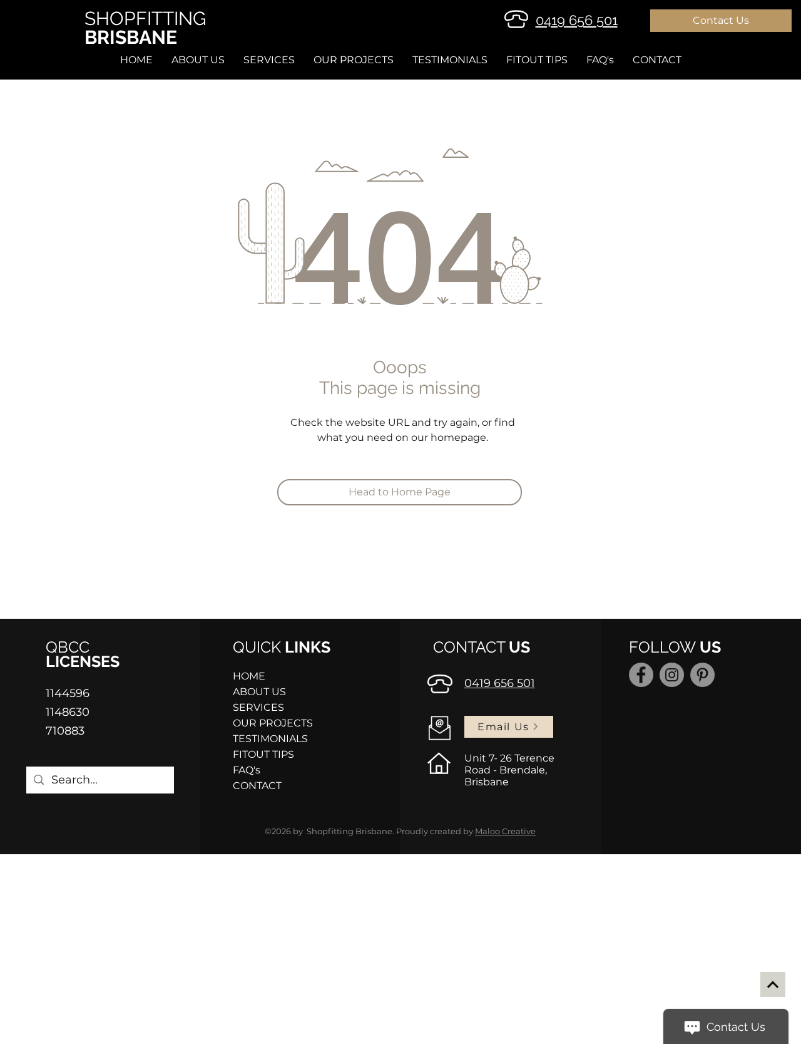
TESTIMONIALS (270, 739)
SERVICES (258, 707)
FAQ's (246, 770)
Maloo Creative (505, 831)
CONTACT (257, 786)
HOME (249, 676)
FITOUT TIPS (263, 754)
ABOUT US (259, 692)
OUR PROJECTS (273, 723)
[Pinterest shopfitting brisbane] (702, 675)
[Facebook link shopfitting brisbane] (641, 675)
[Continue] (772, 984)
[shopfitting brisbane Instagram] (672, 675)
